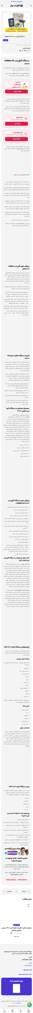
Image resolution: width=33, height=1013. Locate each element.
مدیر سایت (27, 45)
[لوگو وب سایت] (16, 6)
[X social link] (27, 50)
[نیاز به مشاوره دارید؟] (16, 136)
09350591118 (28, 966)
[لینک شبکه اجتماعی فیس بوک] (29, 50)
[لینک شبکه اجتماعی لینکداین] (22, 50)
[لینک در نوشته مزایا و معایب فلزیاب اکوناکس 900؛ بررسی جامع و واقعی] (16, 913)
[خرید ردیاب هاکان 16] (16, 87)
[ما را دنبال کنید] (16, 121)
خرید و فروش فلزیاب (22, 867)
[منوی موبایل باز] (31, 5)
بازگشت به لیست (16, 891)
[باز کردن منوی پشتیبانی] (29, 1004)
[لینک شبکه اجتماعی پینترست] (25, 50)
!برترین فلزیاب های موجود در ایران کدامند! (16, 859)
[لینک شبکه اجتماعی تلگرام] (20, 50)
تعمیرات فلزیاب (14, 875)
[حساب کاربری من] (2, 5)
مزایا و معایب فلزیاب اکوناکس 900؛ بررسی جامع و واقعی (17, 929)
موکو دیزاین (11, 1006)
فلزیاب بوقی (16, 925)
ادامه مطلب (16, 936)
